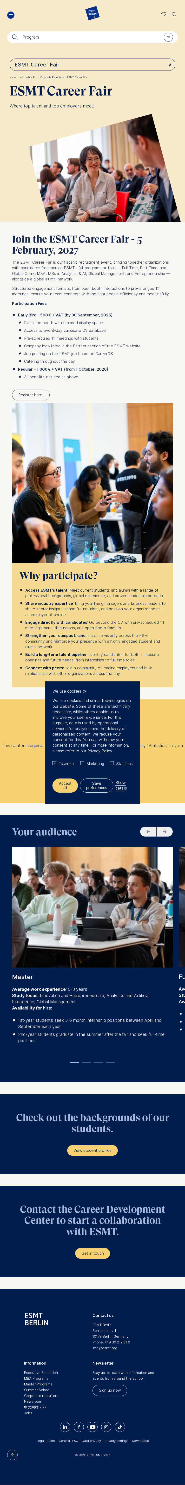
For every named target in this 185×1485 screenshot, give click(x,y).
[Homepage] (92, 14)
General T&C (68, 1441)
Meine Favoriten (164, 14)
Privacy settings (116, 1441)
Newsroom (33, 1401)
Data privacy (91, 1441)
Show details (121, 785)
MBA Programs (36, 1378)
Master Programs (38, 1384)
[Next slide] (165, 831)
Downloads (140, 1441)
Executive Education (41, 1372)
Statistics (124, 763)
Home (14, 77)
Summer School (37, 1390)
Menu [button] (10, 15)
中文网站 (31, 1407)
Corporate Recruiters (53, 77)
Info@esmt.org (104, 1348)
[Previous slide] (148, 831)
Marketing (95, 763)
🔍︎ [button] (174, 13)
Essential (66, 763)
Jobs (28, 1413)
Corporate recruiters (41, 1395)
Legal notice (45, 1441)
